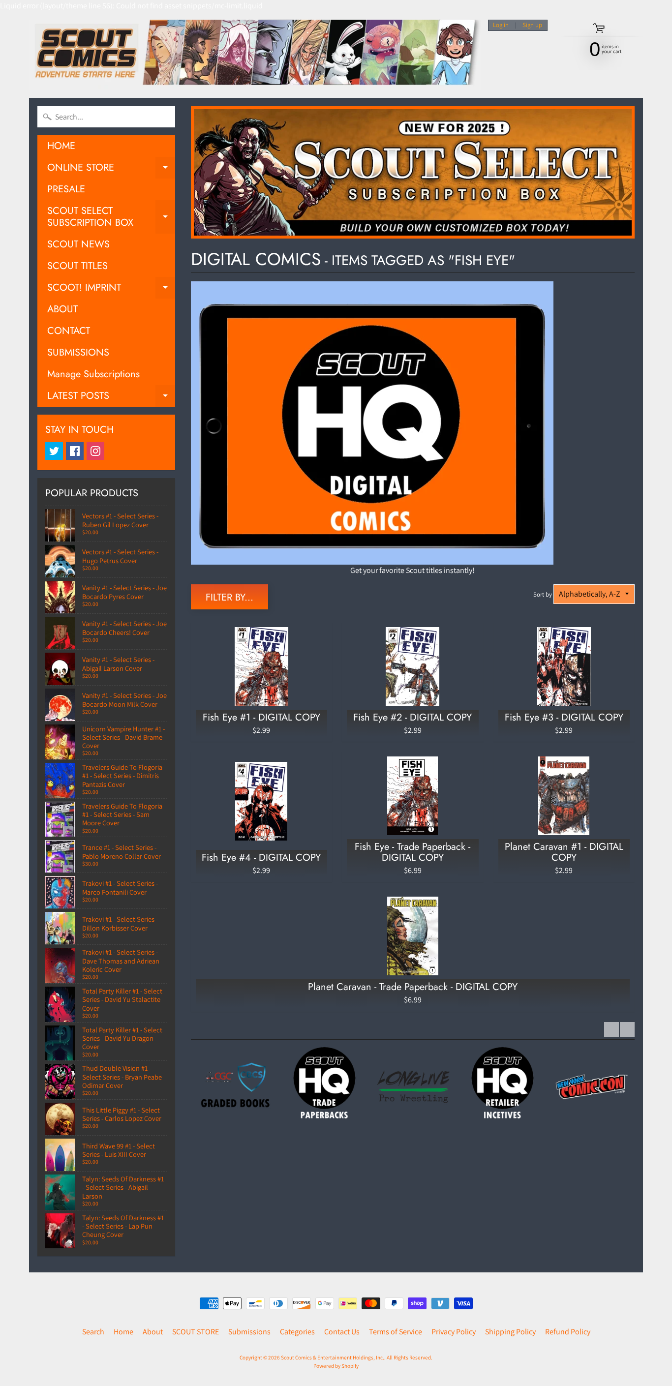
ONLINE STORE (111, 169)
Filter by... (229, 597)
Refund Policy (567, 1331)
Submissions (249, 1331)
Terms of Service (395, 1331)
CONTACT (68, 331)
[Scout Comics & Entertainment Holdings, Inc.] (255, 55)
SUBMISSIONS (78, 352)
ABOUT (62, 309)
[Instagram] (95, 451)
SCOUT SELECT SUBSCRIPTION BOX (111, 217)
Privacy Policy (453, 1331)
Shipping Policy (510, 1331)
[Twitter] (54, 451)
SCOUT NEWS (78, 244)
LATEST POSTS (111, 398)
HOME (61, 146)
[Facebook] (75, 451)
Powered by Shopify (336, 1365)
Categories (297, 1331)
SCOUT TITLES (77, 266)
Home (123, 1331)
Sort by (542, 594)
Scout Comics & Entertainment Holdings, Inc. (332, 1357)
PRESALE (66, 189)
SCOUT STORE (195, 1331)
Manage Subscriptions (93, 374)
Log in (501, 25)
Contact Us (342, 1331)
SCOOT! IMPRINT (111, 289)
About (153, 1331)
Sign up (532, 25)
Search (93, 1331)
